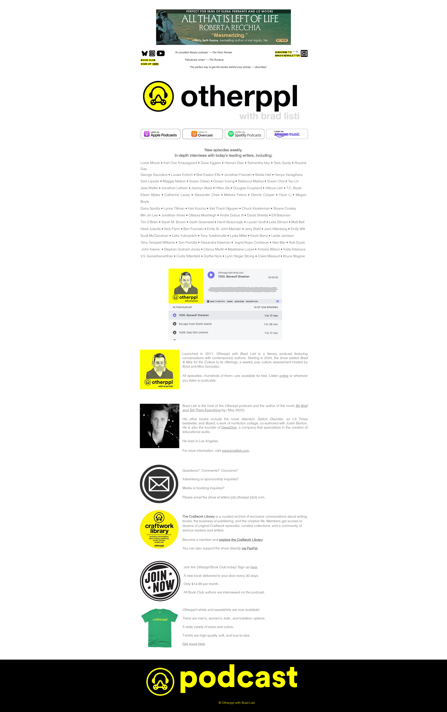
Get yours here (193, 644)
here (253, 567)
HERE (155, 64)
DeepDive (229, 427)
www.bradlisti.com (235, 450)
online (283, 376)
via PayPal (249, 548)
